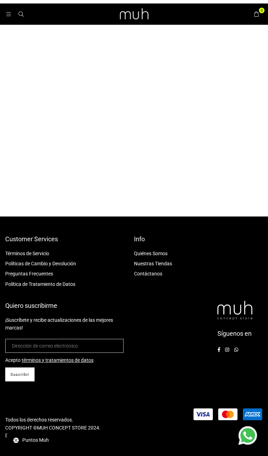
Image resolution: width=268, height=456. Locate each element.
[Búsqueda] (21, 14)
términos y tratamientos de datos (58, 360)
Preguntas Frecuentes (29, 273)
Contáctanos (148, 273)
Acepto (49, 360)
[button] (256, 14)
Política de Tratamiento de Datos (40, 284)
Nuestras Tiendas (153, 263)
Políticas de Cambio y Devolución (40, 263)
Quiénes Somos (151, 253)
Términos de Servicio (27, 253)
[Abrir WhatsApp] (247, 436)
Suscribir (19, 374)
